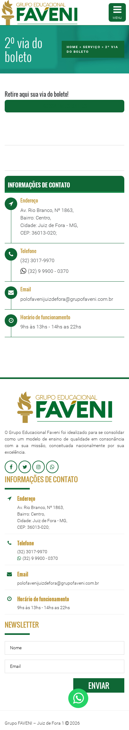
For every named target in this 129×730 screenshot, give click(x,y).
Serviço (92, 47)
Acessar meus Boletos (65, 106)
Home (72, 47)
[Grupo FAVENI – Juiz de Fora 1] (39, 12)
